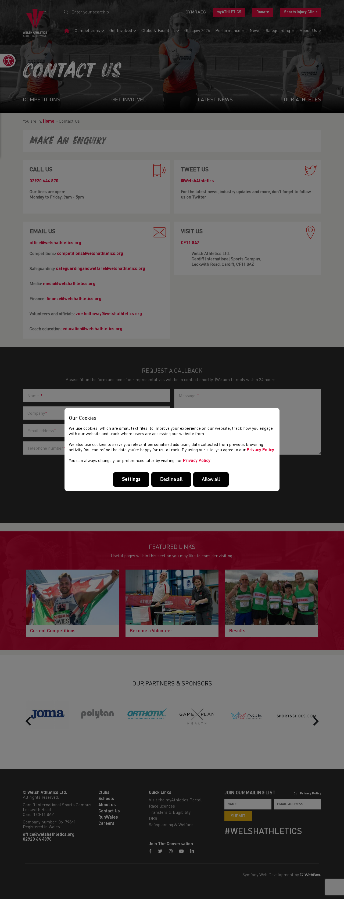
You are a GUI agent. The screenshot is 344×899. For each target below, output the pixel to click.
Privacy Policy (260, 450)
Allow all (211, 479)
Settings (131, 479)
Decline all (171, 479)
